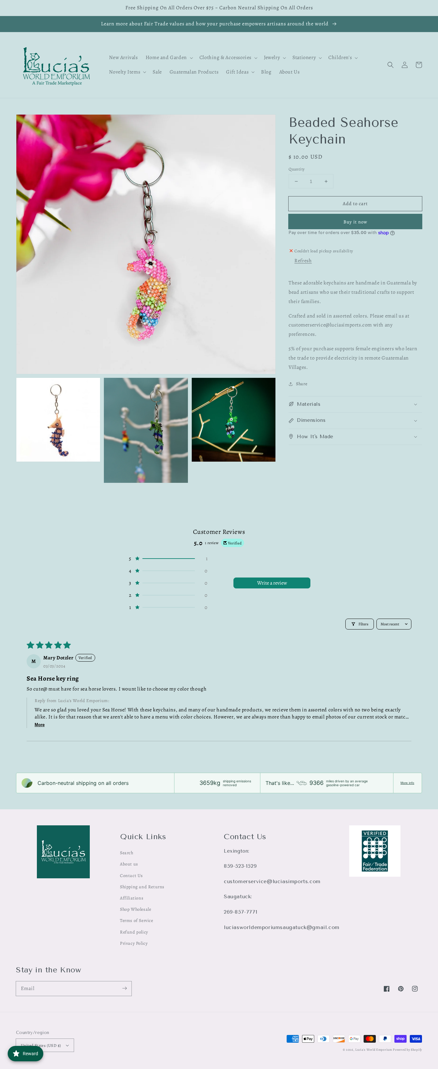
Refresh (303, 260)
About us (129, 864)
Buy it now (355, 222)
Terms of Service (136, 920)
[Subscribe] (124, 988)
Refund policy (134, 932)
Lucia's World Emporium (373, 1049)
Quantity (297, 169)
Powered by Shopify (407, 1049)
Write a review (272, 583)
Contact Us (131, 876)
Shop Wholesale (135, 909)
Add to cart (355, 203)
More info (407, 783)
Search (126, 853)
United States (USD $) (41, 1045)
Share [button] (301, 384)
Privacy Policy (133, 943)
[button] (390, 65)
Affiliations (131, 898)
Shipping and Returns (142, 887)
